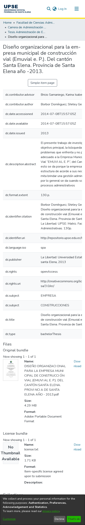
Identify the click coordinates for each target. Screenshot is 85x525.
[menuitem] (54, 8)
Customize (9, 519)
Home (7, 22)
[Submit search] (48, 8)
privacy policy (50, 511)
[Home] (17, 9)
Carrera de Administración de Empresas (27, 27)
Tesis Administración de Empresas (27, 32)
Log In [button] (62, 9)
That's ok (74, 519)
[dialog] (42, 510)
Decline (59, 519)
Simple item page (42, 83)
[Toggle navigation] (76, 9)
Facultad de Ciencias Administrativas (36, 22)
